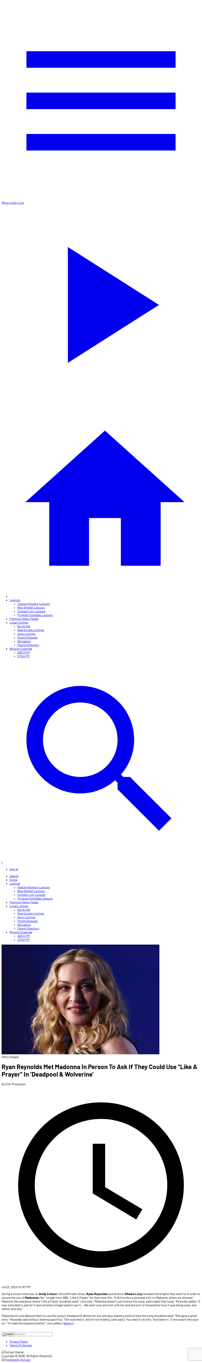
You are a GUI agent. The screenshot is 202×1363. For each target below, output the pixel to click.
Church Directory (28, 645)
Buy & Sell (23, 626)
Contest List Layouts (31, 611)
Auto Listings (26, 634)
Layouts (14, 600)
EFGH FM (23, 656)
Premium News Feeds (23, 619)
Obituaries (24, 641)
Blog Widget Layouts (31, 607)
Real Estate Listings (30, 630)
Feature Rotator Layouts (33, 604)
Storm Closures (27, 637)
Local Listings (18, 622)
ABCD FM (23, 652)
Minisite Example (20, 648)
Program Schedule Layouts (35, 615)
